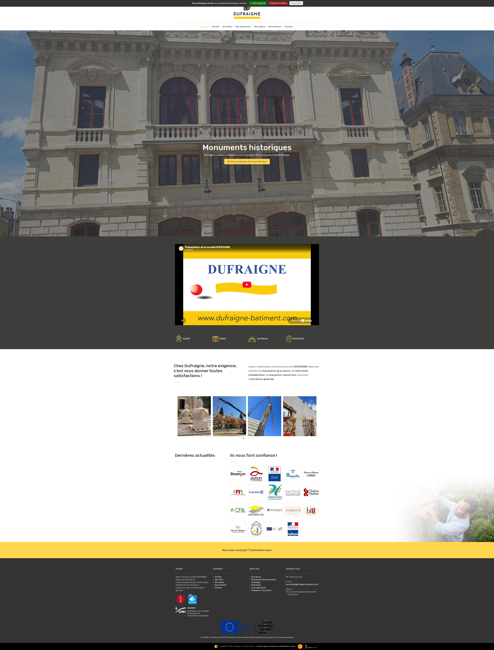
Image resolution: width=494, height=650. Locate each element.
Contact (289, 26)
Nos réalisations (243, 26)
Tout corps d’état (258, 588)
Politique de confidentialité (279, 646)
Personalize (296, 3)
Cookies (292, 646)
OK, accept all (258, 3)
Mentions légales (263, 646)
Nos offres (227, 26)
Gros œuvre (256, 577)
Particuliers (256, 585)
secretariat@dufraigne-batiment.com (302, 584)
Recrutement (274, 26)
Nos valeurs (259, 26)
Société (215, 26)
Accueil (205, 26)
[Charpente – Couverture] (247, 133)
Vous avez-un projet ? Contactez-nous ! (247, 550)
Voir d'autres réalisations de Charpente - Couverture (247, 162)
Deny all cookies (279, 3)
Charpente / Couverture (261, 590)
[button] (37, 133)
